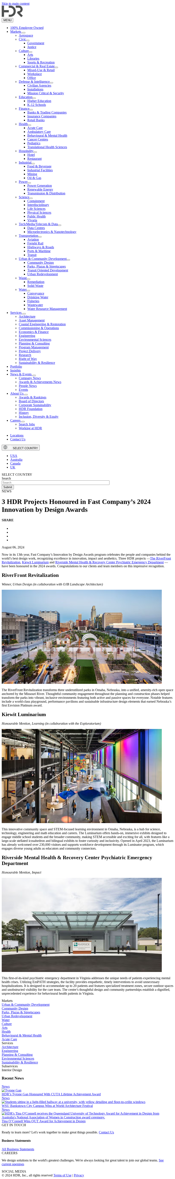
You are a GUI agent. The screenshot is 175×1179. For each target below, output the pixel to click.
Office (31, 78)
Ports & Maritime (39, 251)
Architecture (27, 316)
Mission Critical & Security (45, 93)
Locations (16, 435)
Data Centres (36, 228)
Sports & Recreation (41, 62)
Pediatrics (33, 143)
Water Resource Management (47, 309)
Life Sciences (36, 208)
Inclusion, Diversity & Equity (38, 416)
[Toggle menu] (23, 32)
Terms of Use (62, 1175)
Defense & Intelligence (34, 81)
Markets (16, 31)
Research (25, 355)
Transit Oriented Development (47, 270)
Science (24, 197)
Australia (16, 459)
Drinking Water (37, 297)
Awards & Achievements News (40, 382)
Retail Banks (36, 120)
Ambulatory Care (39, 131)
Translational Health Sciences (47, 147)
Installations (35, 89)
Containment (36, 201)
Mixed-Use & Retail (41, 70)
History (24, 413)
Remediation (35, 282)
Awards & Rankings (32, 397)
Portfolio (16, 366)
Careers (15, 420)
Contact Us (17, 439)
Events (23, 389)
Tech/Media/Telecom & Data (38, 224)
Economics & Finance (34, 332)
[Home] (12, 16)
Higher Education (39, 101)
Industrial (25, 162)
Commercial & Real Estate (37, 66)
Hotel (31, 155)
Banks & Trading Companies (47, 112)
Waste (23, 278)
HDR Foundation (30, 409)
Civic (22, 39)
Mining (32, 174)
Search (6, 478)
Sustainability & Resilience (37, 362)
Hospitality (26, 151)
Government (35, 43)
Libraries (33, 58)
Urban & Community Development (43, 259)
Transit (31, 255)
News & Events (21, 374)
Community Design (40, 262)
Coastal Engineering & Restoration (42, 324)
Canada (15, 463)
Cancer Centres (37, 139)
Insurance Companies (41, 116)
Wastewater (35, 305)
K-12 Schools (36, 105)
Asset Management (32, 320)
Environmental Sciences (35, 339)
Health (23, 124)
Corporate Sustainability (35, 405)
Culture (24, 51)
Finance (24, 108)
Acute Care (35, 128)
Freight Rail (35, 243)
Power (23, 182)
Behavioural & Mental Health (47, 135)
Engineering (27, 336)
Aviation (33, 239)
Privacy (79, 1175)
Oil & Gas (34, 178)
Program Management (34, 347)
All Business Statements (18, 1149)
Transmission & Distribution (46, 193)
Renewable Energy (40, 189)
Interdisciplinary (38, 205)
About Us (17, 393)
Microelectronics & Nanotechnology (51, 232)
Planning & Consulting (34, 343)
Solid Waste (35, 285)
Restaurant (34, 158)
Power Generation (39, 185)
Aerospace (26, 35)
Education (25, 97)
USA (13, 456)
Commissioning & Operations (39, 328)
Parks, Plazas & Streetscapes (46, 266)
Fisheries (33, 301)
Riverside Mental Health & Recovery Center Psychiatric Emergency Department (109, 562)
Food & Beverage (39, 166)
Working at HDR (30, 428)
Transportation (28, 235)
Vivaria (32, 220)
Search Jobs (27, 424)
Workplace (34, 74)
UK (12, 467)
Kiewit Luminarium (35, 562)
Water (23, 289)
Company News (30, 378)
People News (28, 386)
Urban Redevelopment (42, 274)
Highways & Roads (40, 247)
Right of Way (28, 359)
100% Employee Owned (27, 28)
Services (16, 312)
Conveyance (35, 293)
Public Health (36, 216)
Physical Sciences (39, 212)
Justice (31, 47)
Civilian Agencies (39, 85)
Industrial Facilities (40, 170)
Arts (30, 54)
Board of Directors (31, 401)
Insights (15, 370)
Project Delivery (30, 351)
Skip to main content (15, 3)
